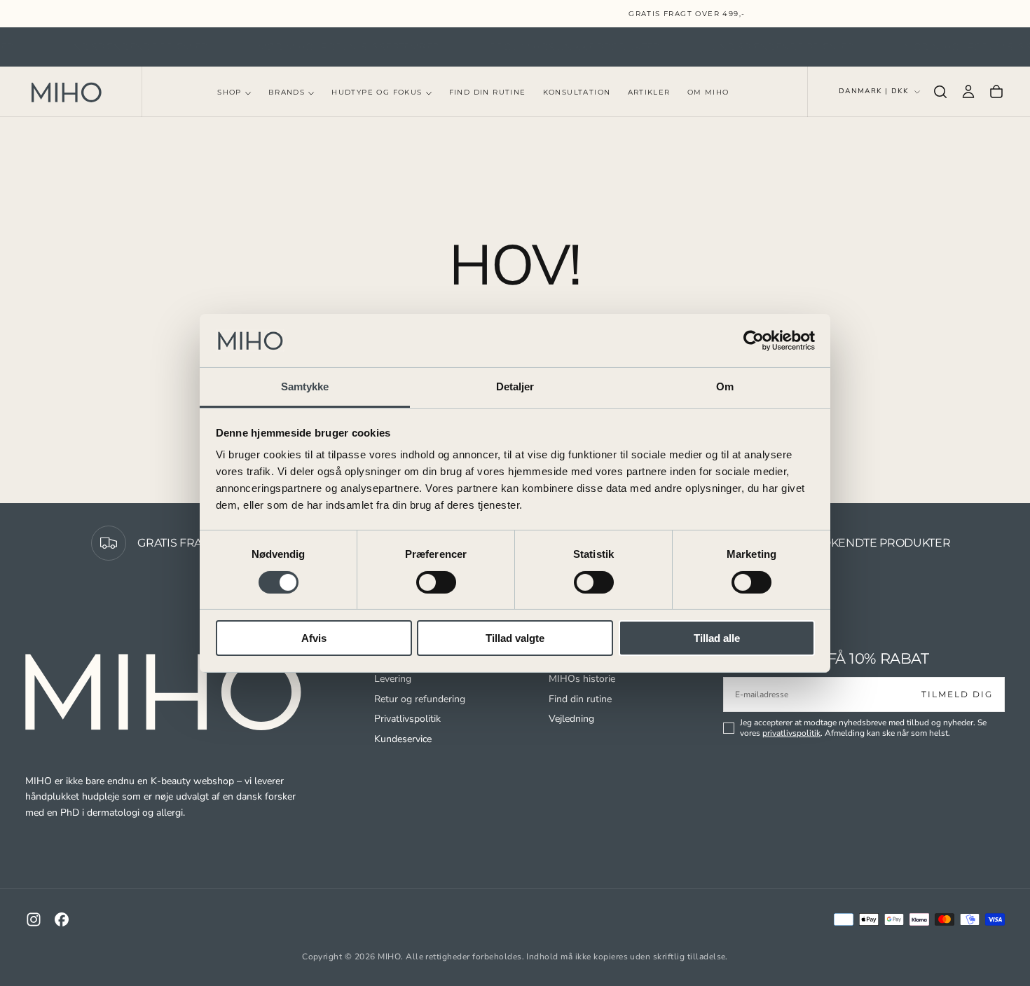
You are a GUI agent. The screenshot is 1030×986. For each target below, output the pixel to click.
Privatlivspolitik (407, 718)
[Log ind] (968, 92)
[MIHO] (165, 692)
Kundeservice (403, 739)
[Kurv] (996, 92)
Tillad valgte (515, 638)
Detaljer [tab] (515, 386)
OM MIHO (708, 92)
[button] (940, 92)
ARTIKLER (649, 92)
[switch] (436, 582)
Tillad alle (717, 638)
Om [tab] (725, 386)
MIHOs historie (582, 678)
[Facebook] (61, 919)
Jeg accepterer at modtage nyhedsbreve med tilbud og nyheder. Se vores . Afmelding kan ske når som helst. (863, 728)
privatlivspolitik (791, 733)
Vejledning (571, 718)
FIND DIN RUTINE (487, 92)
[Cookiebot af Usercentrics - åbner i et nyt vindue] (753, 340)
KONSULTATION (577, 92)
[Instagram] (33, 919)
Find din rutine (580, 699)
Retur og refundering (419, 699)
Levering (392, 678)
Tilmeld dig (957, 694)
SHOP (229, 92)
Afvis (314, 638)
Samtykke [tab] (305, 386)
